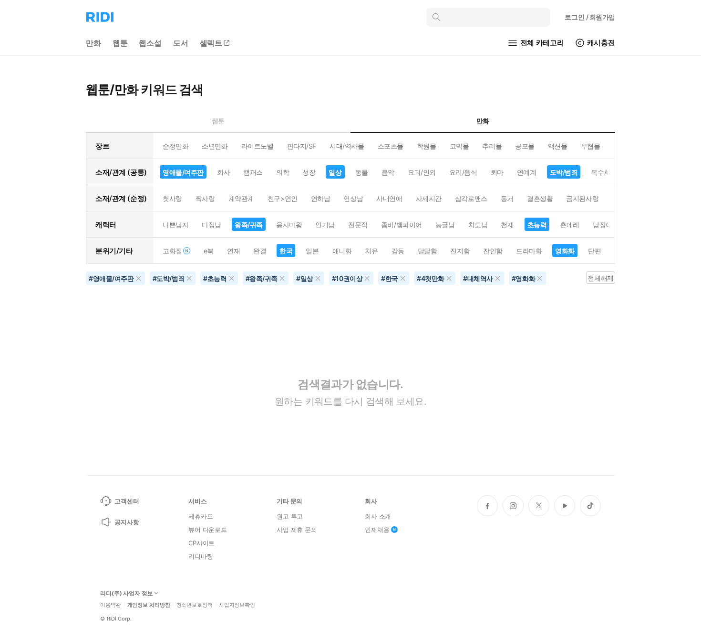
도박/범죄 (564, 172)
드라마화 (529, 251)
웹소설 (150, 43)
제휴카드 (200, 516)
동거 (507, 198)
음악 (387, 172)
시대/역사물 (347, 146)
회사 (223, 172)
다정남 (211, 224)
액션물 (557, 146)
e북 (209, 251)
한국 (285, 251)
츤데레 (569, 224)
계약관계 (241, 198)
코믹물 (459, 146)
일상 (335, 172)
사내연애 (389, 198)
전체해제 (600, 278)
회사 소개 (378, 516)
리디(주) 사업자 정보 (126, 593)
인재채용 (377, 529)
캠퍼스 (253, 172)
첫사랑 (172, 198)
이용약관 (110, 605)
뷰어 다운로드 (207, 529)
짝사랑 (205, 198)
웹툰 (120, 43)
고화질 (172, 251)
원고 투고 (290, 516)
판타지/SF (301, 146)
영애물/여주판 (183, 172)
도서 (180, 43)
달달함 (427, 251)
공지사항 (126, 522)
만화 (93, 43)
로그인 (590, 17)
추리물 (492, 146)
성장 (308, 172)
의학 (282, 172)
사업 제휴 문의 (297, 529)
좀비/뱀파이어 (401, 224)
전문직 (358, 224)
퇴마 (497, 172)
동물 (361, 172)
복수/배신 (605, 172)
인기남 (325, 224)
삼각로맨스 (471, 198)
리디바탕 (200, 556)
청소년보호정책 (194, 605)
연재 (233, 251)
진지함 (460, 251)
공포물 (525, 146)
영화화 (565, 251)
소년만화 (214, 146)
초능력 (537, 224)
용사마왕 (289, 224)
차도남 (478, 224)
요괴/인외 (422, 172)
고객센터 (126, 501)
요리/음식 (463, 172)
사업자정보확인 (237, 605)
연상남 (353, 198)
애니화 (342, 251)
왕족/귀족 (249, 224)
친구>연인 (283, 198)
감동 (398, 251)
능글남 (445, 224)
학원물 (426, 146)
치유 (371, 251)
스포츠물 (390, 146)
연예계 (526, 172)
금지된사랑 (582, 198)
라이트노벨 (257, 146)
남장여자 (606, 224)
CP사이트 (201, 543)
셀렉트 (211, 43)
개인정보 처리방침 (148, 605)
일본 (312, 251)
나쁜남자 (175, 224)
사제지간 (429, 198)
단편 (594, 251)
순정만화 (175, 146)
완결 (259, 251)
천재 (507, 224)
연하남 (320, 198)
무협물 (590, 146)
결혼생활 (540, 198)
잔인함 (493, 251)
